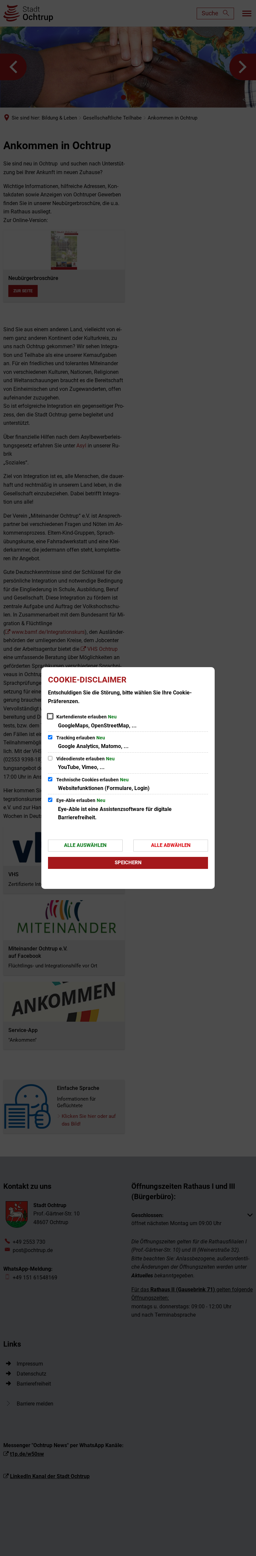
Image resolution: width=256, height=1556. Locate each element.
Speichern (128, 863)
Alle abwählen (171, 845)
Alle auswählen (85, 845)
